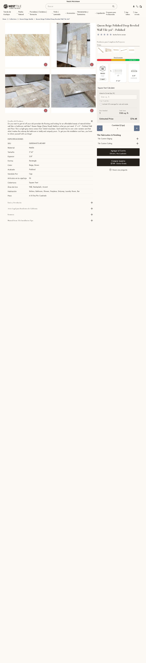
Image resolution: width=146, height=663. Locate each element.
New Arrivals (137, 13)
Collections (13, 19)
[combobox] (79, 6)
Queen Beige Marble (26, 19)
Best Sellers (128, 13)
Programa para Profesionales (111, 13)
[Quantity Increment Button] (137, 128)
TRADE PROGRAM (73, 1)
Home (4, 19)
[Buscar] (113, 6)
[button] (27, 45)
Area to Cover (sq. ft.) (107, 93)
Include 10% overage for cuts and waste (115, 104)
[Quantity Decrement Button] (99, 128)
